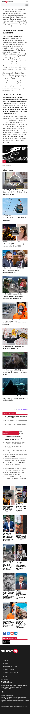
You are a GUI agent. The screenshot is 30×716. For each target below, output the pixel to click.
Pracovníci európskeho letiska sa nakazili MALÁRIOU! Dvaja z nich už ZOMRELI (14, 442)
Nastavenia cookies (9, 669)
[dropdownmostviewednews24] (15, 484)
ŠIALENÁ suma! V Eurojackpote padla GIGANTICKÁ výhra (13, 447)
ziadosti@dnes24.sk (6, 688)
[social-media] (2, 692)
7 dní (20, 432)
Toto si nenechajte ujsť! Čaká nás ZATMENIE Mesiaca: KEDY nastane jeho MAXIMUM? (15, 469)
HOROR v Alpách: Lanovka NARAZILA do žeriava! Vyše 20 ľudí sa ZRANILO (14, 473)
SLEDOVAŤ (6, 642)
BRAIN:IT (9, 708)
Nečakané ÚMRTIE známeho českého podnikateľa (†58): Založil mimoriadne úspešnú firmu (16, 478)
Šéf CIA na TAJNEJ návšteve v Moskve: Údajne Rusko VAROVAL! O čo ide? (15, 455)
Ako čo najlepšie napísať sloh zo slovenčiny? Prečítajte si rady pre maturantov (15, 425)
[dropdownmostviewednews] (15, 429)
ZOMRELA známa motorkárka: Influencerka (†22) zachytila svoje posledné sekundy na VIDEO (13, 438)
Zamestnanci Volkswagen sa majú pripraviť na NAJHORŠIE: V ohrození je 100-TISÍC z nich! (15, 459)
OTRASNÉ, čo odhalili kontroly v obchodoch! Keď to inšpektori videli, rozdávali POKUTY (15, 451)
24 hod (21, 433)
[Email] (12, 633)
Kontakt (6, 660)
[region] (14, 2)
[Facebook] (4, 633)
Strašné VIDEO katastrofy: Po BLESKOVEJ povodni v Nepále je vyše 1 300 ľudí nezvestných (14, 464)
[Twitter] (8, 633)
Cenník (6, 663)
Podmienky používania (10, 666)
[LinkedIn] (16, 633)
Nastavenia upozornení (11, 672)
